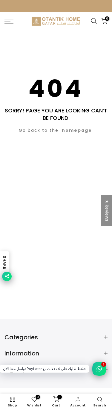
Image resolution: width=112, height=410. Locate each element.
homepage (77, 130)
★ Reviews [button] (107, 210)
